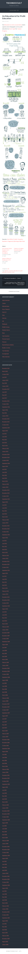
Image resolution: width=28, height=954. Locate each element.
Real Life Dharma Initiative (8, 344)
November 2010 (6, 600)
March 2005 (5, 802)
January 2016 (5, 415)
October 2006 (5, 745)
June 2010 (4, 614)
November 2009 (6, 635)
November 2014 (6, 457)
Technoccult (14, 3)
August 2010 (5, 609)
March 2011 (5, 588)
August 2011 (5, 573)
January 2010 (5, 629)
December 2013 (5, 490)
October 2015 (5, 424)
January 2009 (5, 665)
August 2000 (5, 941)
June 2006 (4, 757)
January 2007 (5, 736)
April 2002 (4, 900)
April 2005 (4, 799)
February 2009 (5, 662)
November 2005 (6, 778)
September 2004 (6, 819)
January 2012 (5, 558)
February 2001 (5, 935)
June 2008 (4, 686)
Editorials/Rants (5, 306)
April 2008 (4, 692)
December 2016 (5, 401)
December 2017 (5, 389)
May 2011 (4, 582)
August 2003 (5, 858)
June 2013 (4, 508)
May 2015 (4, 439)
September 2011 (6, 570)
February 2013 (5, 519)
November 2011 (6, 564)
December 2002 (5, 876)
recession (9, 272)
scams (13, 272)
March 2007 (5, 730)
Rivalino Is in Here (6, 347)
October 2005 (5, 781)
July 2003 (4, 861)
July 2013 (4, 505)
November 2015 (6, 421)
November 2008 (6, 671)
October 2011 (5, 567)
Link (8, 268)
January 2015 (5, 451)
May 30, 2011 (5, 21)
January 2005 (5, 808)
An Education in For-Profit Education (13, 17)
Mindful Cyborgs (5, 327)
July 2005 (4, 790)
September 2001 (6, 917)
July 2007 (4, 718)
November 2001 (6, 912)
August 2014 (5, 466)
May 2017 (4, 395)
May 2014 (4, 475)
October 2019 (5, 374)
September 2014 (6, 463)
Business (7, 270)
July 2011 (4, 576)
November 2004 (6, 814)
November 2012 (6, 528)
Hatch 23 (4, 312)
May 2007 (4, 724)
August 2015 (5, 430)
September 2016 (6, 407)
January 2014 (5, 487)
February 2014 (5, 484)
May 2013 (4, 510)
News (3, 333)
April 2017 (4, 398)
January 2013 (5, 522)
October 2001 (5, 915)
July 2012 (4, 540)
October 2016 (5, 404)
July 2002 (4, 891)
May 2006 (4, 760)
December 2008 (5, 668)
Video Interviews (6, 356)
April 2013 (4, 513)
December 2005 (5, 775)
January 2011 (5, 594)
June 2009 (4, 650)
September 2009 (6, 641)
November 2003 (6, 849)
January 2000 (5, 944)
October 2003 (5, 852)
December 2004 (5, 811)
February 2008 (5, 698)
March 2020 (5, 371)
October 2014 (5, 460)
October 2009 (5, 638)
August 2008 (5, 680)
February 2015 (5, 448)
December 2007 (5, 704)
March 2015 (5, 445)
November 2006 (6, 742)
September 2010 (6, 606)
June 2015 (4, 436)
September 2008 (6, 677)
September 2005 (6, 784)
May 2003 (4, 867)
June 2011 (4, 579)
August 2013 (5, 502)
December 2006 (5, 739)
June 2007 (4, 721)
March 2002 (5, 903)
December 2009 (5, 632)
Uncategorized (5, 353)
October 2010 (5, 603)
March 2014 (5, 481)
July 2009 (4, 647)
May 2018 (4, 383)
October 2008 (5, 674)
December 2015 (5, 418)
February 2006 (5, 769)
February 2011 (5, 591)
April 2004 (4, 834)
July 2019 (4, 377)
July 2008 (4, 683)
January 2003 (5, 873)
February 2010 (5, 626)
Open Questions (5, 336)
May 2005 (4, 796)
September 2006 (6, 748)
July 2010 (4, 612)
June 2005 (4, 793)
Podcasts (4, 342)
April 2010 (4, 620)
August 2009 (5, 644)
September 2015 (6, 427)
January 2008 (5, 701)
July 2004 (4, 825)
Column (4, 303)
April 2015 (4, 442)
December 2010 (5, 597)
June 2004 (4, 828)
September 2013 (6, 499)
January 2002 (5, 909)
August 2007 (5, 715)
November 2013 (6, 493)
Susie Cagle (12, 28)
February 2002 (5, 906)
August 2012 (5, 537)
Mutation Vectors (6, 330)
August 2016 (5, 410)
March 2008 (5, 695)
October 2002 (5, 882)
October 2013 (5, 496)
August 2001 (5, 920)
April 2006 (4, 763)
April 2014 (4, 478)
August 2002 (5, 888)
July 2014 (4, 469)
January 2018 (5, 386)
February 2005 (5, 805)
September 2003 (6, 855)
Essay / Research (6, 309)
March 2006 (5, 766)
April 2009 (4, 656)
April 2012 (4, 549)
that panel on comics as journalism (13, 24)
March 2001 (5, 932)
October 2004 (5, 816)
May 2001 (4, 926)
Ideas (3, 315)
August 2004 (5, 822)
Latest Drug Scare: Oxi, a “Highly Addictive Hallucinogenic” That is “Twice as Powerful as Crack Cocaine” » (15, 283)
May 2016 (4, 413)
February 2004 (5, 840)
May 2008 (4, 689)
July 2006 (4, 754)
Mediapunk (4, 324)
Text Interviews (5, 350)
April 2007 (4, 727)
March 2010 (5, 623)
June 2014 (4, 472)
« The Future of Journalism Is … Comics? (12, 278)
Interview (4, 318)
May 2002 (4, 897)
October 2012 (5, 531)
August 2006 (5, 751)
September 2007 (6, 713)
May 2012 (4, 546)
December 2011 (5, 561)
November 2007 (6, 707)
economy (11, 270)
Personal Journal (6, 339)
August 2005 (5, 787)
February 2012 (5, 555)
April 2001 (4, 929)
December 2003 (5, 846)
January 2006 (5, 772)
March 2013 (5, 516)
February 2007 (5, 733)
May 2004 (4, 831)
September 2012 (6, 534)
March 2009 (5, 659)
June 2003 (4, 864)
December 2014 (5, 454)
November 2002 (6, 879)
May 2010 (4, 617)
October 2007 (5, 710)
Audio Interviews (6, 300)
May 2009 (4, 653)
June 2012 (4, 543)
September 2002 (6, 885)
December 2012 (5, 525)
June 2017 (4, 392)
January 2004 (5, 843)
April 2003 (4, 870)
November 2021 (6, 368)
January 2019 (5, 380)
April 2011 (4, 585)
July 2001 (4, 923)
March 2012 (5, 552)
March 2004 (5, 837)
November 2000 (6, 938)
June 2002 (4, 894)
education (16, 270)
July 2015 (4, 433)
